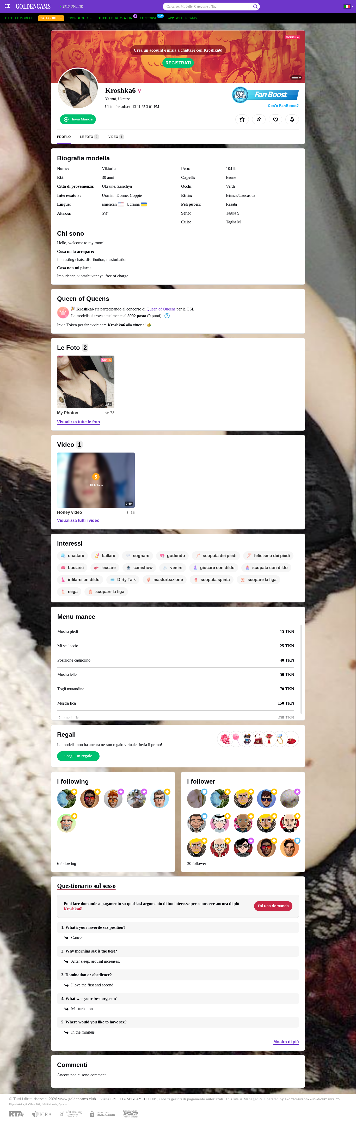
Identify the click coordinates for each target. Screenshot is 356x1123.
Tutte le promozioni (116, 18)
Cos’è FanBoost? (283, 105)
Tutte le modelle (19, 18)
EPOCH (116, 1099)
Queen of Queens (160, 309)
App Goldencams (182, 18)
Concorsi (148, 18)
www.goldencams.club (77, 1099)
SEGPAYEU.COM (142, 1099)
